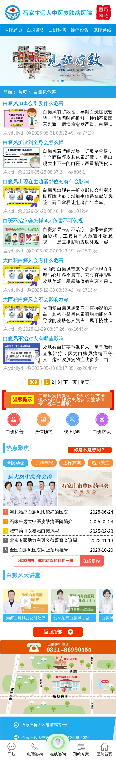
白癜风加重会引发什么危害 (33, 103)
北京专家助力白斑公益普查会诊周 (43, 540)
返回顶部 (53, 631)
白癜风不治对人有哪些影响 (33, 338)
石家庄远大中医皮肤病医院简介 (41, 521)
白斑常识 (36, 30)
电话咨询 (35, 754)
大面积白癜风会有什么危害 (33, 260)
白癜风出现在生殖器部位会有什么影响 (46, 181)
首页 (22, 92)
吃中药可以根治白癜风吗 (34, 530)
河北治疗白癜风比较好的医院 (39, 511)
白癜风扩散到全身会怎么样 (33, 142)
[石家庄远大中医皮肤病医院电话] (58, 647)
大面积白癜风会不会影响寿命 (36, 299)
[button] (53, 81)
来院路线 (102, 30)
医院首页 (14, 30)
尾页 (84, 382)
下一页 (70, 382)
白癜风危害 (45, 92)
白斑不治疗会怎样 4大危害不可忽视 (43, 220)
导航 (11, 754)
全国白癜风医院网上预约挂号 (39, 549)
